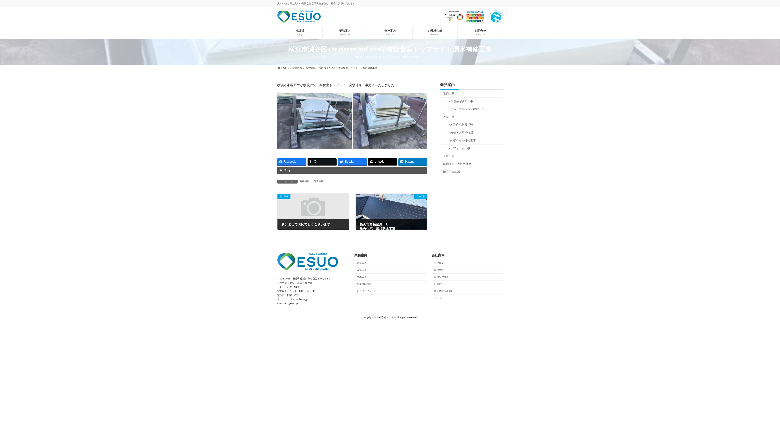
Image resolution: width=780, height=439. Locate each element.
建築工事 (448, 93)
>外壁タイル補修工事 (461, 140)
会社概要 (439, 262)
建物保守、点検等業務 (457, 164)
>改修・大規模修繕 (459, 132)
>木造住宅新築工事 (459, 101)
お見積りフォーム (366, 291)
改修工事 (448, 117)
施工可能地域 (451, 172)
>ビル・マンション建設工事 (465, 109)
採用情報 (439, 269)
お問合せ (439, 284)
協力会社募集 (441, 277)
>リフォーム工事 (458, 148)
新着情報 (304, 181)
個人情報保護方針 (444, 291)
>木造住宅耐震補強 (459, 124)
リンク (437, 298)
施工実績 (319, 181)
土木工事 (448, 156)
